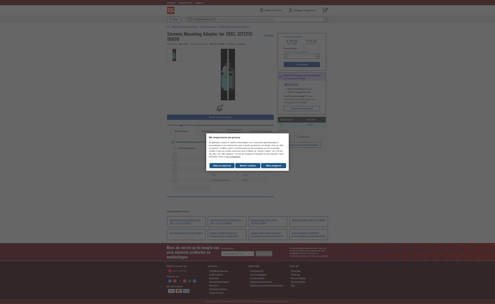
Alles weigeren (273, 165)
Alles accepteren (222, 165)
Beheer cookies (248, 165)
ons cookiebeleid (233, 156)
